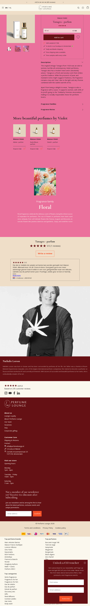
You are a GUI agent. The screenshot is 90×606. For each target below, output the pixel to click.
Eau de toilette (10, 584)
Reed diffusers (10, 596)
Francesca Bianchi (11, 559)
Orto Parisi (8, 550)
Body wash (9, 604)
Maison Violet (62, 18)
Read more (17, 275)
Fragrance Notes (48, 109)
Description (46, 62)
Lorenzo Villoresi (10, 547)
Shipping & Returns (11, 440)
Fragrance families (48, 104)
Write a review (45, 253)
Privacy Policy (48, 528)
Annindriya (8, 557)
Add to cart (59, 37)
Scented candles (10, 599)
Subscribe (66, 599)
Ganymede (49, 547)
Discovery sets (10, 592)
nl (10, 8)
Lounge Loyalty (10, 416)
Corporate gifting (10, 431)
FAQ (6, 428)
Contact (7, 443)
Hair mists (8, 601)
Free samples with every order (56, 55)
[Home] (45, 7)
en (6, 8)
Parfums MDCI (10, 569)
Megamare (49, 550)
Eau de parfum (10, 587)
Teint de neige (50, 545)
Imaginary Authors (11, 564)
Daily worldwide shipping (54, 49)
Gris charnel (49, 557)
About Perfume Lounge (13, 419)
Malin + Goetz (10, 566)
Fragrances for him (11, 582)
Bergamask (49, 552)
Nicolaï (7, 562)
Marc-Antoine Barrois (12, 542)
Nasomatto (9, 552)
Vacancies (8, 425)
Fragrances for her (11, 579)
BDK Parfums (9, 554)
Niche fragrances (11, 577)
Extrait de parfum (11, 589)
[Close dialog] (85, 563)
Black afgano (50, 554)
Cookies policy (60, 528)
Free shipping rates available (55, 52)
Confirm (37, 514)
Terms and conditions (32, 528)
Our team (8, 422)
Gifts (6, 594)
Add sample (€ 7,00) (52, 43)
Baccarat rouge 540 (52, 542)
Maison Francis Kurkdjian (13, 545)
